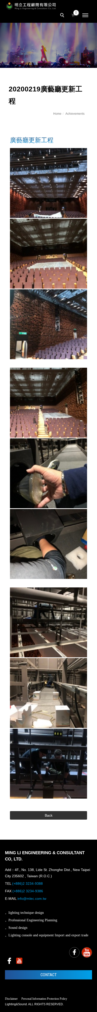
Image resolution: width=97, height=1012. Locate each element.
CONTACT (49, 974)
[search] (62, 15)
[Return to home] (31, 6)
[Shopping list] (73, 14)
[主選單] (85, 15)
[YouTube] (87, 952)
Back (48, 815)
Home (57, 113)
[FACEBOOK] (74, 952)
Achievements (75, 113)
